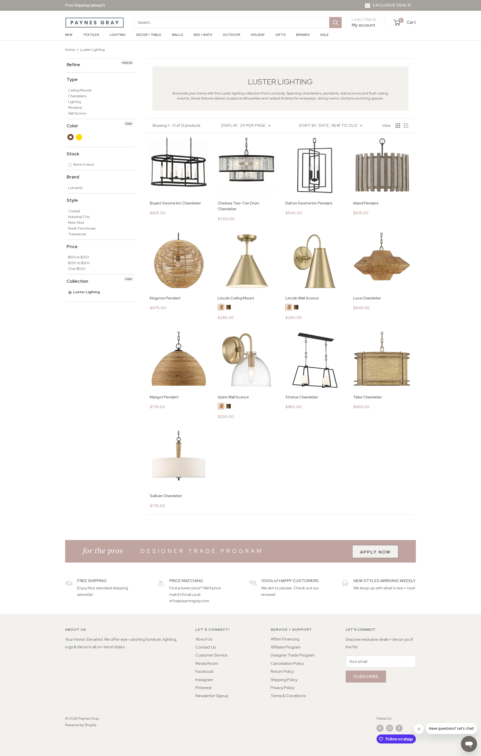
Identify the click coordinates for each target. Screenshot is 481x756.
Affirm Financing (285, 639)
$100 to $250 (78, 257)
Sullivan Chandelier (166, 495)
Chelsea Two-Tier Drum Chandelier (238, 206)
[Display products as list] (406, 125)
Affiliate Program (286, 647)
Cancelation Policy (287, 663)
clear (128, 124)
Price (72, 246)
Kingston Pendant (165, 298)
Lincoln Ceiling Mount (236, 298)
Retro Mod (76, 222)
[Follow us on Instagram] (389, 728)
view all (127, 63)
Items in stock (83, 164)
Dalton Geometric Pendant (308, 203)
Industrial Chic (79, 216)
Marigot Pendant (164, 397)
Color (72, 126)
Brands (303, 35)
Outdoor (231, 35)
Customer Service (211, 655)
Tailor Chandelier (367, 397)
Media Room (206, 663)
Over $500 (76, 268)
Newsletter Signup (211, 695)
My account (363, 25)
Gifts (280, 35)
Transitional (77, 234)
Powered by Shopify (80, 725)
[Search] (335, 22)
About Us (203, 639)
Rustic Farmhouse (81, 228)
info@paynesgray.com (189, 600)
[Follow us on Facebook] (399, 728)
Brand (73, 177)
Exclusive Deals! (392, 5)
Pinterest (203, 687)
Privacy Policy (282, 687)
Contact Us (205, 647)
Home (70, 49)
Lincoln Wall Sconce (302, 298)
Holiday (258, 35)
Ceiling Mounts (79, 90)
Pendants (75, 107)
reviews (268, 594)
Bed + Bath (203, 35)
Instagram (204, 679)
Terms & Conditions (288, 695)
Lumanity (75, 187)
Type (72, 79)
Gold (79, 137)
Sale (324, 35)
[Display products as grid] (398, 125)
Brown (70, 137)
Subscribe (366, 676)
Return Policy (282, 671)
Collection (77, 281)
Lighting (118, 35)
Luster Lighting (92, 49)
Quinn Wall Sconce (233, 397)
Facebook (204, 671)
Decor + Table (148, 35)
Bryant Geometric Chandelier (175, 203)
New (68, 35)
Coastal (74, 211)
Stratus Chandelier (301, 397)
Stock (73, 154)
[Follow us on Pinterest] (380, 728)
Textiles (91, 35)
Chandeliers (77, 96)
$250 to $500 (79, 263)
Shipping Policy (284, 679)
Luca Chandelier (367, 298)
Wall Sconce (77, 113)
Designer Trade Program (293, 655)
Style (72, 200)
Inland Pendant (366, 203)
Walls (177, 35)
